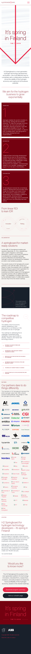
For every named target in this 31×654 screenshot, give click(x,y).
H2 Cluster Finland (7, 553)
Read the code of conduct (8, 637)
